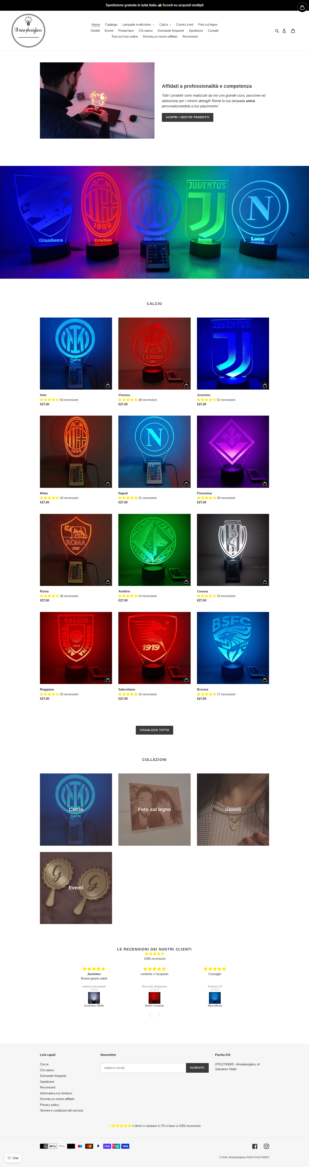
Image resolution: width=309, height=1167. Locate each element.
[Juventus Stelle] (94, 998)
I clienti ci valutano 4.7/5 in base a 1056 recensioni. (166, 1126)
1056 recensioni (154, 958)
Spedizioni (47, 1081)
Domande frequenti (53, 1076)
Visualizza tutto (154, 730)
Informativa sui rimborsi (56, 1093)
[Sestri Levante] (154, 998)
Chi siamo (47, 1070)
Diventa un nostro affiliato (57, 1099)
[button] (151, 1014)
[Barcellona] (215, 998)
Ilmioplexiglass (237, 1157)
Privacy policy (49, 1105)
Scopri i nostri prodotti (187, 117)
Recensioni (47, 1087)
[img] (154, 954)
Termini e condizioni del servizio (61, 1110)
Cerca (44, 1064)
